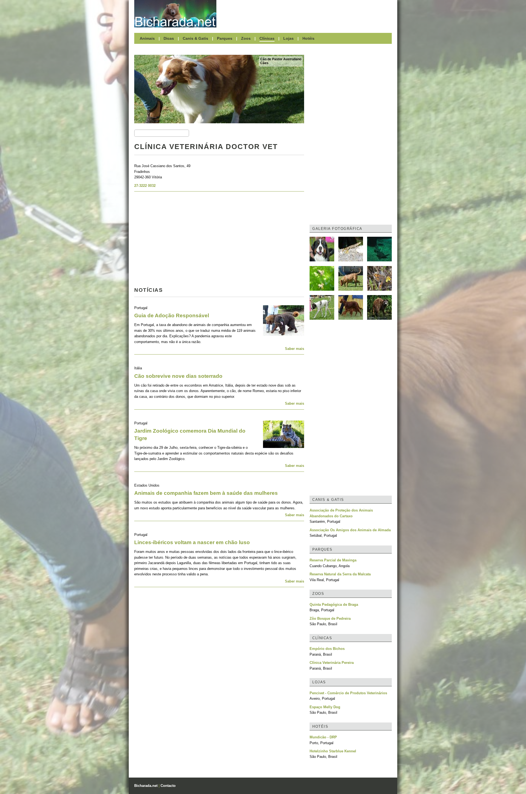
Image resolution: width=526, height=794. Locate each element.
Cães (264, 63)
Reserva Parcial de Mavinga (333, 560)
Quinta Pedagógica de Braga (334, 604)
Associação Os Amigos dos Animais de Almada (350, 530)
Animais (147, 38)
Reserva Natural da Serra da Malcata (340, 574)
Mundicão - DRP (323, 737)
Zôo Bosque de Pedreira (330, 618)
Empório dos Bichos (327, 649)
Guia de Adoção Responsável (171, 315)
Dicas (169, 38)
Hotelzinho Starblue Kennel (333, 751)
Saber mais (294, 349)
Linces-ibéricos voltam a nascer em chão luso (192, 542)
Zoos (246, 38)
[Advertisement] (307, 13)
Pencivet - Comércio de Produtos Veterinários (348, 693)
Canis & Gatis (195, 38)
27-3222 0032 (145, 186)
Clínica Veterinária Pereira (332, 663)
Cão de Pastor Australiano (280, 59)
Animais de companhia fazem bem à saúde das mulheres (206, 493)
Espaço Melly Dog (325, 707)
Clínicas (267, 38)
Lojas (288, 38)
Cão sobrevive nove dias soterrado (178, 376)
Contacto (168, 786)
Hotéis (308, 38)
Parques (224, 38)
